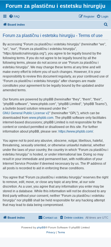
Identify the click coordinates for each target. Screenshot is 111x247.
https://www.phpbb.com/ (75, 131)
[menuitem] (14, 16)
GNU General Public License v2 (26, 113)
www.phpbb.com (41, 118)
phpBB (41, 227)
